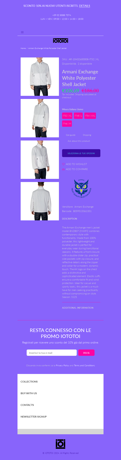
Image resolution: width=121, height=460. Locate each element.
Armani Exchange (83, 206)
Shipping (79, 94)
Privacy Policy (62, 365)
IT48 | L (78, 115)
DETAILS (84, 5)
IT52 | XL (67, 115)
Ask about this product (79, 141)
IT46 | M (67, 123)
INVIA (86, 353)
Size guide (70, 135)
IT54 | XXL (90, 115)
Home (23, 48)
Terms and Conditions (84, 365)
